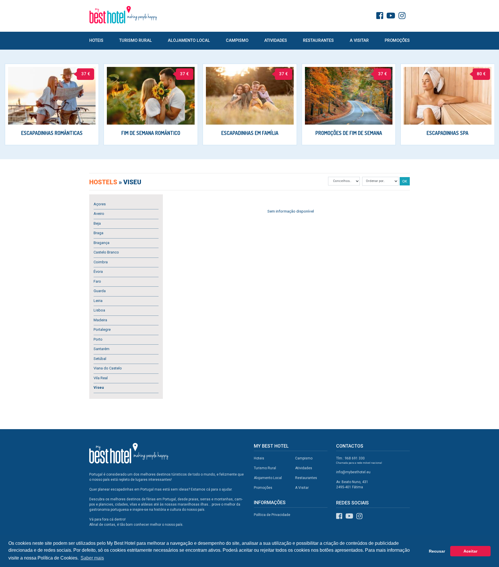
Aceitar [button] (470, 551)
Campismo (237, 40)
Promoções (397, 40)
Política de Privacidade (272, 515)
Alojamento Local (189, 40)
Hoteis (96, 40)
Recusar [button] (437, 551)
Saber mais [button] (92, 557)
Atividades (275, 40)
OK (404, 181)
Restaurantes (318, 40)
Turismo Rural (135, 40)
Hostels (104, 182)
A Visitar (359, 40)
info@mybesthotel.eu (353, 472)
